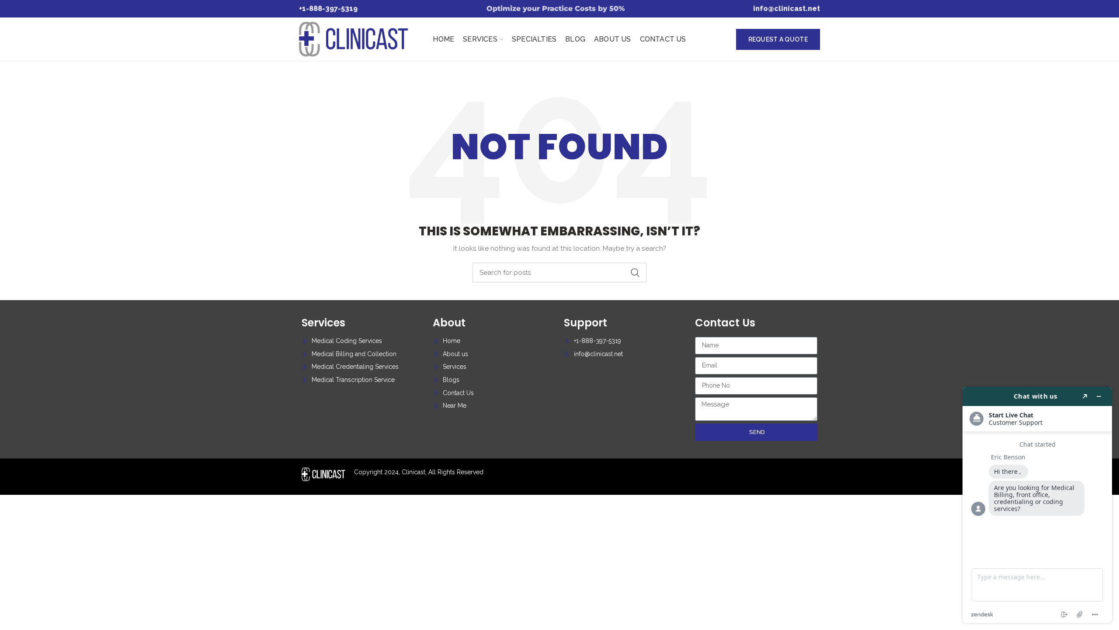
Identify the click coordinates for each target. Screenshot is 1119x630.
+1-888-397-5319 (328, 8)
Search (635, 272)
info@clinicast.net (786, 8)
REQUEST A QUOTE (778, 39)
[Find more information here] (1037, 505)
